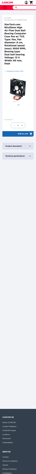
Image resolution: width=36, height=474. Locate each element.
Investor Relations (9, 426)
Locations (6, 434)
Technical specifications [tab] (15, 156)
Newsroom (6, 438)
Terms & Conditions (10, 461)
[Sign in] (26, 2)
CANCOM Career (9, 430)
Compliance (7, 473)
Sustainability (7, 442)
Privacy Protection (9, 469)
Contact (5, 457)
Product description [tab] (13, 146)
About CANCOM (9, 422)
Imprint (5, 465)
